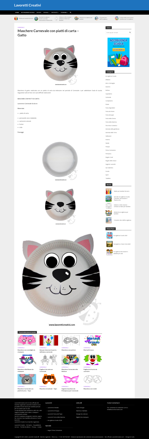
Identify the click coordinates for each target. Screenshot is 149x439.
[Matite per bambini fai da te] (16, 18)
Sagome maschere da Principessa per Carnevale (70, 390)
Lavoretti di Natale (53, 407)
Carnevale (21, 27)
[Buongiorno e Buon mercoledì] (109, 244)
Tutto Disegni (80, 407)
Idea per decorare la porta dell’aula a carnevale (48, 351)
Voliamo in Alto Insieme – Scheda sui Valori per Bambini (65, 18)
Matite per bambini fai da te (26, 18)
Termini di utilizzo (25, 427)
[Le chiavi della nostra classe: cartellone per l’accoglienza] (117, 18)
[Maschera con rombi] (93, 379)
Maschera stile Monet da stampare (25, 370)
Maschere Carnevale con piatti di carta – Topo (25, 390)
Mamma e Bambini (81, 411)
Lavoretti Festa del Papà (55, 414)
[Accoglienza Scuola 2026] (109, 235)
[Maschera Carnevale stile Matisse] (71, 360)
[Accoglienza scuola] (119, 52)
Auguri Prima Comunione (55, 430)
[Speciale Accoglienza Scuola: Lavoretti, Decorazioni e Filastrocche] (36, 19)
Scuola (45, 12)
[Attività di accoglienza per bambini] (76, 18)
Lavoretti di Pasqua (53, 411)
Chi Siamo (29, 425)
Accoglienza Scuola (27, 12)
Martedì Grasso (89, 350)
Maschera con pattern (69, 350)
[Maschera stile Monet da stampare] (27, 360)
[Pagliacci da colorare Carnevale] (49, 360)
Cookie (39, 427)
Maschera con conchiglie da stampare (26, 351)
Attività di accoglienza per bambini (85, 18)
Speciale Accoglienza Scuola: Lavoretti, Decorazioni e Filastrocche (45, 18)
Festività (54, 12)
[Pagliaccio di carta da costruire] (93, 360)
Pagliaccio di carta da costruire (90, 370)
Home (17, 12)
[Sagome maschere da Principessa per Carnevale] (71, 379)
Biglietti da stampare (82, 417)
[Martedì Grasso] (93, 340)
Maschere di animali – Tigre (48, 389)
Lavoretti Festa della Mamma (56, 417)
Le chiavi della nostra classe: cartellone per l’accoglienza (126, 18)
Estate (39, 12)
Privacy (34, 427)
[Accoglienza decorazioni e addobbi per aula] (109, 252)
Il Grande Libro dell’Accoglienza (103, 18)
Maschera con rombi (90, 389)
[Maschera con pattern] (71, 340)
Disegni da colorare (82, 414)
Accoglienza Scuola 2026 (120, 235)
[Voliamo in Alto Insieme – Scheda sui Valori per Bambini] (56, 19)
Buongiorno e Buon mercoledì (121, 244)
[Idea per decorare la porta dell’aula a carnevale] (49, 340)
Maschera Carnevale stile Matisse (70, 370)
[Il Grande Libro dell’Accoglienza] (97, 18)
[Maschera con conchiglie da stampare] (27, 340)
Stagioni (64, 12)
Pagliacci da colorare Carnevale (46, 370)
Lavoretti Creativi (27, 5)
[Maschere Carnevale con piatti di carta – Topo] (27, 379)
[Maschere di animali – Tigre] (49, 379)
